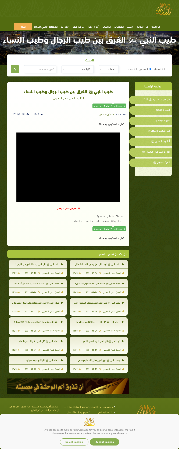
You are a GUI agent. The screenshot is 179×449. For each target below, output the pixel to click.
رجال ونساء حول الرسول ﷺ (156, 151)
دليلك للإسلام (105, 412)
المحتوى (143, 69)
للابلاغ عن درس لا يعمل (68, 208)
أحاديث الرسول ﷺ (160, 140)
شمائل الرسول (106, 114)
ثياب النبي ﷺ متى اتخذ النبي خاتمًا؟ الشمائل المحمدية (95, 302)
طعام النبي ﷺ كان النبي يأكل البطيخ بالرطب (39, 341)
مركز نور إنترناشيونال (77, 412)
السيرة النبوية (163, 109)
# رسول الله (119, 106)
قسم (130, 69)
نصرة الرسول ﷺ (161, 161)
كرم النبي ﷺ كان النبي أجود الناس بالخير (102, 341)
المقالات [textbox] (111, 69)
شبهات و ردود (162, 120)
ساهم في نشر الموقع (101, 406)
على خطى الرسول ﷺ (159, 130)
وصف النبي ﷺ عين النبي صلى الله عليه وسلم (99, 360)
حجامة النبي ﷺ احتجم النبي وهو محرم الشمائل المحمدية (94, 283)
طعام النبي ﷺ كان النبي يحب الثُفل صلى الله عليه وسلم (94, 321)
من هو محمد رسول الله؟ (157, 99)
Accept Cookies (104, 442)
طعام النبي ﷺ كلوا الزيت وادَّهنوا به (43, 360)
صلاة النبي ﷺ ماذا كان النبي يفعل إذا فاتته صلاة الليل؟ (34, 321)
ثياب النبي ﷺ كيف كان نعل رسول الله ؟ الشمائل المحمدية (93, 264)
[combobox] (109, 69)
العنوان (157, 69)
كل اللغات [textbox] (85, 69)
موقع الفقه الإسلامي (76, 406)
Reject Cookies (74, 442)
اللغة (23, 26)
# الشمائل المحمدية (103, 106)
